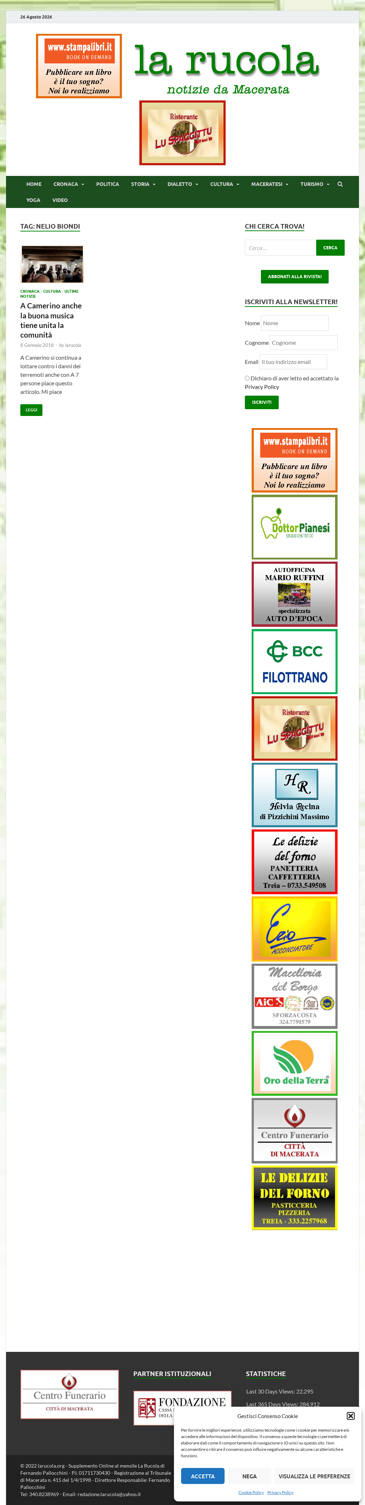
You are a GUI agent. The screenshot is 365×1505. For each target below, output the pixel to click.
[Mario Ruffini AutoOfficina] (295, 624)
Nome (252, 322)
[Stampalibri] (79, 96)
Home (33, 184)
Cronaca (65, 184)
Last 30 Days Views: (271, 1391)
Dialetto (180, 184)
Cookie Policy (251, 1492)
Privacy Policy (280, 1492)
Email (252, 361)
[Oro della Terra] (295, 1093)
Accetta (203, 1476)
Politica (107, 184)
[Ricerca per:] (295, 248)
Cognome (257, 342)
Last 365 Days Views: (272, 1404)
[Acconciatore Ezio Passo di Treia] (295, 959)
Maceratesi (266, 184)
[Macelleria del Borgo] (295, 1026)
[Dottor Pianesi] (295, 557)
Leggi (28, 408)
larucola (73, 345)
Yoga (33, 200)
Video (60, 200)
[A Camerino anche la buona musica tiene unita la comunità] (52, 267)
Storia (140, 184)
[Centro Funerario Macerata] (69, 1416)
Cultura (221, 184)
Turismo (311, 184)
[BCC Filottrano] (295, 691)
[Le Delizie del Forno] (295, 892)
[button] (350, 1416)
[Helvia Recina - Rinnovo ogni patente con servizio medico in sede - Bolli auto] (295, 825)
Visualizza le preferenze (314, 1476)
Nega (249, 1476)
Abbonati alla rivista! (295, 276)
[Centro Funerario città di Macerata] (295, 1161)
